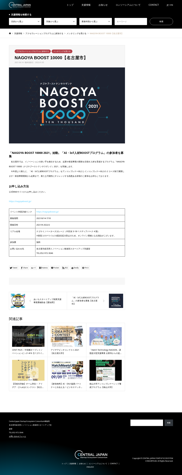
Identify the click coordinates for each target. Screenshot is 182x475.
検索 (168, 422)
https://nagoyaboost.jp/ (20, 201)
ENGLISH (90, 467)
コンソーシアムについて (128, 4)
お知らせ (103, 4)
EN (171, 5)
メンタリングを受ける (62, 51)
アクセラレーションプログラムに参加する (32, 51)
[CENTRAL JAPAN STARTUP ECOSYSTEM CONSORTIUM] (20, 4)
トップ (70, 4)
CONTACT (154, 4)
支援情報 (86, 4)
